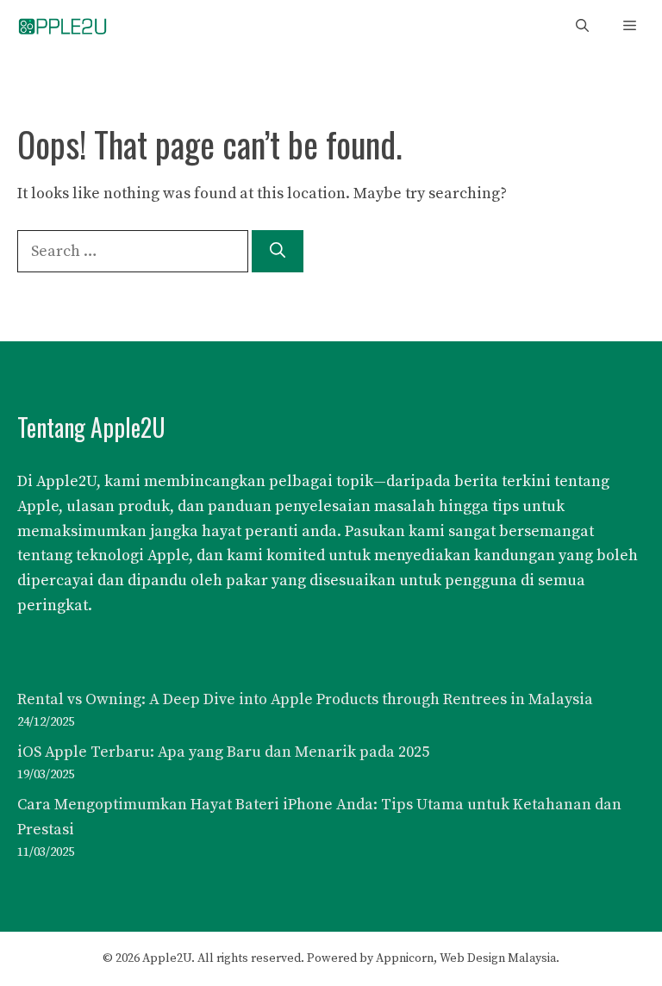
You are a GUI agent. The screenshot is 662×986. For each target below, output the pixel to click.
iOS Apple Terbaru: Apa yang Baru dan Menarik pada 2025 (223, 752)
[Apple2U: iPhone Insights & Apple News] (62, 26)
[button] (582, 26)
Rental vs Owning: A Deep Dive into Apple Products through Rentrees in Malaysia (305, 699)
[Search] (277, 251)
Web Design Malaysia (498, 958)
